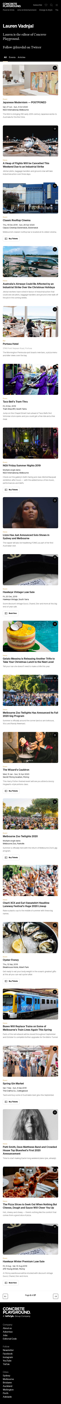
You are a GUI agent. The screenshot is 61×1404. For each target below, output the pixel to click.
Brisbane (7, 1383)
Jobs (5, 1335)
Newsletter (8, 1350)
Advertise (8, 1332)
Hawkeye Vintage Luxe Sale (19, 592)
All (5, 57)
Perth (5, 1393)
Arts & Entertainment (26, 10)
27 (35, 1295)
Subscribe (37, 5)
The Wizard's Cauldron (16, 769)
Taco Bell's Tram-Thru (15, 401)
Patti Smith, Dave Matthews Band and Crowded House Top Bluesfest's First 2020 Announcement (30, 1150)
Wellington (8, 1390)
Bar (4, 341)
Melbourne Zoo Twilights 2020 (20, 836)
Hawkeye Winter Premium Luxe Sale (24, 1261)
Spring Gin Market (13, 1083)
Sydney (6, 1376)
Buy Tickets (13, 239)
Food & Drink (8, 10)
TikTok (6, 1364)
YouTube (7, 1361)
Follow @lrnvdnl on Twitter (22, 47)
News (5, 160)
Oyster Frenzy (11, 960)
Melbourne (8, 1379)
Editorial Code (10, 1339)
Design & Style (45, 10)
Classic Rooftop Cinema (16, 220)
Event (5, 99)
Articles (21, 57)
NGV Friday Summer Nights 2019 (22, 465)
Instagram (8, 1357)
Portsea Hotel (11, 344)
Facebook (7, 1354)
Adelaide (7, 1397)
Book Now (13, 613)
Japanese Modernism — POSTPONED (24, 102)
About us (7, 1328)
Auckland (7, 1386)
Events (12, 57)
